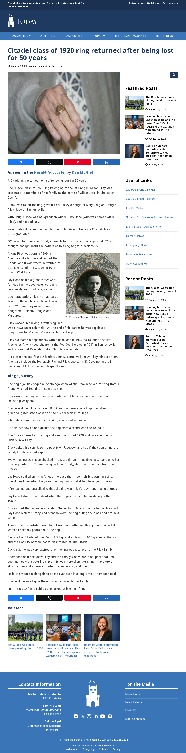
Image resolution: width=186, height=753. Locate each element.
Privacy (116, 749)
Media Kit (131, 711)
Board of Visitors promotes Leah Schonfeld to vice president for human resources (46, 4)
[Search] (174, 75)
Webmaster (72, 749)
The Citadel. (87, 745)
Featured (42, 66)
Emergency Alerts (137, 245)
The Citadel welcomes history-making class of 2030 (25, 646)
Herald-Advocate (49, 172)
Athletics (47, 36)
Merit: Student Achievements (144, 227)
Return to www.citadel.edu (144, 3)
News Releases (134, 702)
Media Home (133, 694)
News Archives (135, 236)
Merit (110, 716)
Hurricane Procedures (139, 254)
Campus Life (73, 36)
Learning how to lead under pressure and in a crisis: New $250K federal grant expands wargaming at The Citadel (63, 650)
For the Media (170, 3)
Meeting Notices (135, 719)
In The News (165, 36)
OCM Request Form (138, 264)
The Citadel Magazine (130, 36)
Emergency (88, 749)
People (97, 36)
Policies (103, 749)
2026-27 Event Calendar (140, 199)
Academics (20, 36)
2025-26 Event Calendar (140, 190)
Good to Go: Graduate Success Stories (149, 217)
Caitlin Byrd (53, 721)
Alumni (32, 66)
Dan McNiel (82, 172)
